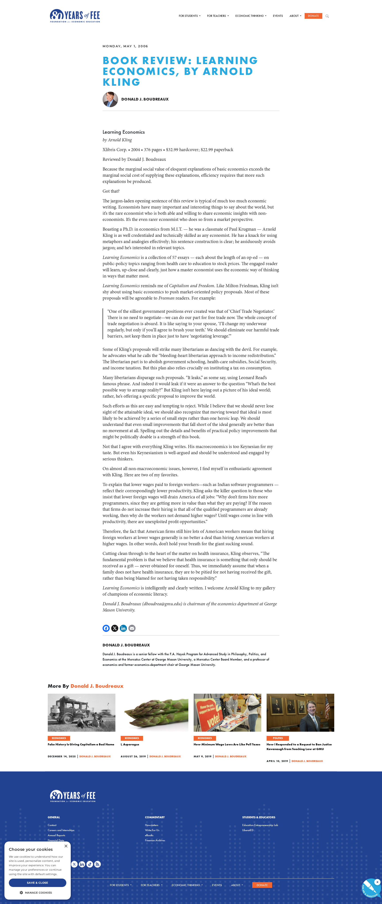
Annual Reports (56, 835)
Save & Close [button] (37, 882)
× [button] (65, 846)
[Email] (132, 628)
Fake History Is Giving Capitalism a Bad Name (81, 744)
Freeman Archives (155, 840)
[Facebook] (106, 628)
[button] (37, 892)
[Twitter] (114, 628)
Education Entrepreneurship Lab (260, 825)
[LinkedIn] (123, 628)
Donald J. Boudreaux (145, 99)
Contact (52, 825)
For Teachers (217, 15)
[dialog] (37, 870)
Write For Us (152, 830)
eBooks (149, 835)
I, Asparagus (130, 744)
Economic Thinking (249, 15)
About (294, 15)
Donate (313, 15)
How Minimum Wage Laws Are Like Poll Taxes (227, 744)
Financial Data (56, 840)
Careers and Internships (61, 830)
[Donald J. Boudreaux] (110, 99)
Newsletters (151, 825)
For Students (189, 15)
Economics (59, 738)
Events (278, 15)
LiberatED (247, 830)
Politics (278, 738)
